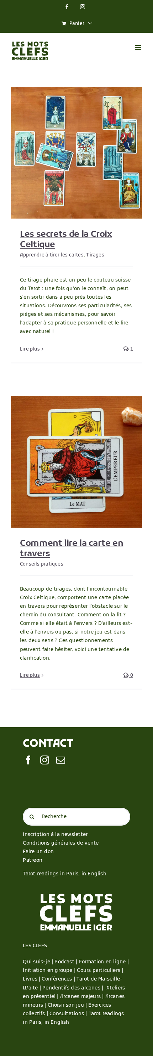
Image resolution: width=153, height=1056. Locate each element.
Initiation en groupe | (50, 970)
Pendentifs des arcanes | (74, 988)
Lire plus (30, 349)
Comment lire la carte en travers (71, 549)
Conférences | (59, 979)
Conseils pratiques (41, 564)
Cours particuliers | (100, 970)
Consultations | (68, 1014)
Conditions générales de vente (61, 843)
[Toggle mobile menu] (138, 47)
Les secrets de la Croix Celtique (66, 240)
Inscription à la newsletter (55, 834)
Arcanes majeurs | (82, 996)
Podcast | (66, 962)
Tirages (95, 255)
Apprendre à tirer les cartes (52, 255)
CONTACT (48, 744)
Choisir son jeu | (68, 1005)
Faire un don (38, 852)
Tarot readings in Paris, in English (64, 874)
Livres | (32, 979)
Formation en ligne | (104, 962)
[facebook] (28, 760)
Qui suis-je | (38, 962)
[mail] (60, 760)
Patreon (32, 860)
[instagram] (44, 760)
